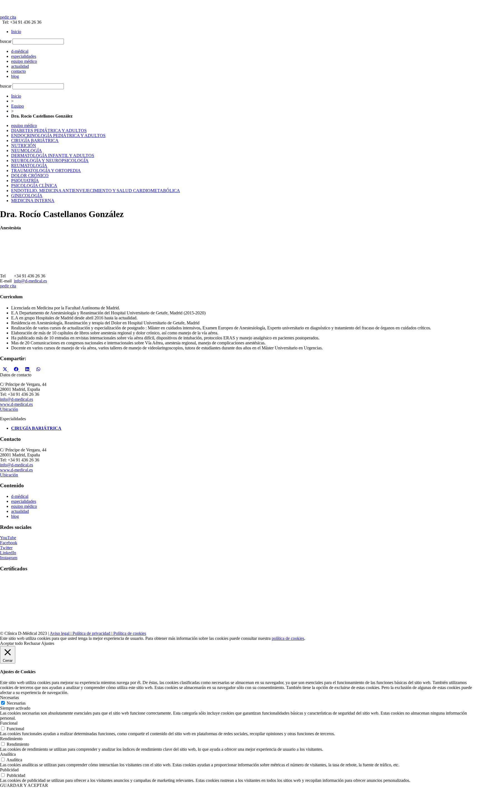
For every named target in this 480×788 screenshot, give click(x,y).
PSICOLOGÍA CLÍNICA (34, 185)
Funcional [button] (9, 723)
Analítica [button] (8, 754)
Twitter (6, 547)
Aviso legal (60, 633)
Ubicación (9, 409)
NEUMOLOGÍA (26, 150)
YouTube (8, 537)
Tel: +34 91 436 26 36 (20, 22)
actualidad (20, 511)
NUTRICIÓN (23, 145)
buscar (5, 41)
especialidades (23, 501)
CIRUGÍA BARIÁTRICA (35, 140)
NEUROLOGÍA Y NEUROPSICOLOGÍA (50, 160)
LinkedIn (8, 552)
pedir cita (8, 17)
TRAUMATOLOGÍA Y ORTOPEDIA (46, 170)
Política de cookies (129, 633)
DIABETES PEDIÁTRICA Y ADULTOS (49, 130)
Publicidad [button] (9, 769)
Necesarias (16, 703)
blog (15, 516)
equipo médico (24, 125)
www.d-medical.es (16, 404)
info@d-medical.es (30, 281)
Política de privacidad (91, 633)
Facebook (8, 542)
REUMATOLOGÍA (29, 165)
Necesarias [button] (9, 697)
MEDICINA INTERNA (32, 200)
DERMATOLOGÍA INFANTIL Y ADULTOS (52, 155)
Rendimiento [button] (11, 738)
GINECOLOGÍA (26, 195)
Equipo (17, 106)
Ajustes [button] (47, 643)
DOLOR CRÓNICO (30, 175)
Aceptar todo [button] (11, 643)
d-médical (19, 496)
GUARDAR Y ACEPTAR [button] (24, 785)
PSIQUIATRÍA (25, 180)
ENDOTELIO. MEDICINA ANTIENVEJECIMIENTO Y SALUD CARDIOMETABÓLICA (95, 190)
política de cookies (288, 638)
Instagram (8, 557)
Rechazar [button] (32, 643)
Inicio (16, 31)
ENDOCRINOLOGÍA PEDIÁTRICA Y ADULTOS (58, 135)
